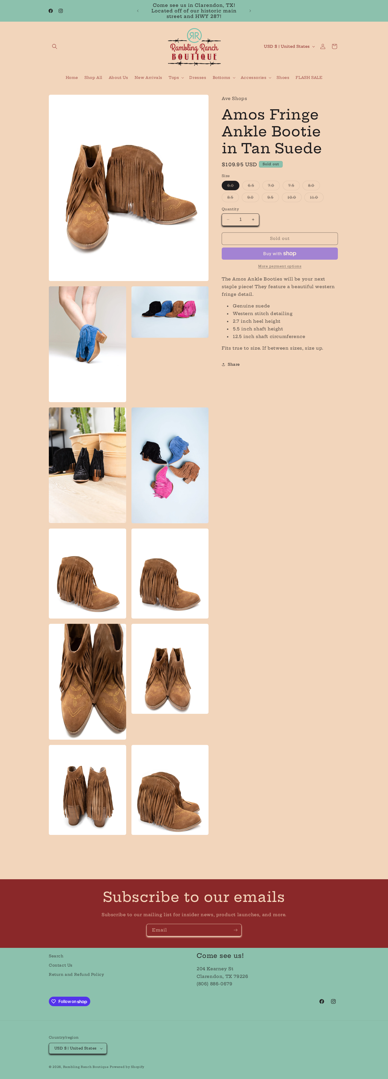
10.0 (294, 198)
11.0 (317, 198)
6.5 (254, 186)
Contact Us (61, 965)
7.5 (294, 186)
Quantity (230, 209)
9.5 (273, 198)
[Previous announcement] (138, 11)
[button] (54, 46)
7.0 (274, 186)
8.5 (233, 198)
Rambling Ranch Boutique (86, 1067)
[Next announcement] (250, 11)
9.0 (253, 198)
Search (56, 956)
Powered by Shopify (127, 1067)
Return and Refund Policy (76, 974)
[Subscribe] (235, 930)
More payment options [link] (279, 266)
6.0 (233, 186)
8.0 (314, 186)
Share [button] (234, 364)
